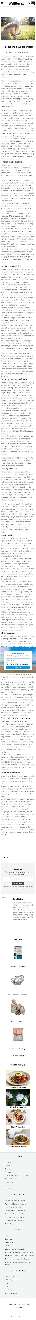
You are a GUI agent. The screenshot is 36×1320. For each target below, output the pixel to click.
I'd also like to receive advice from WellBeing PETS (17, 664)
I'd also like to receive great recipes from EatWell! (17, 663)
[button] (18, 653)
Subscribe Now (18, 667)
